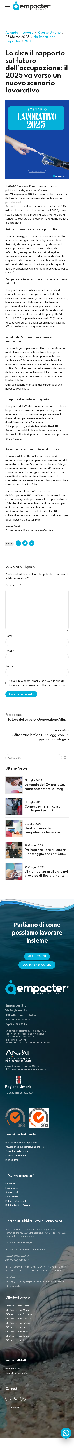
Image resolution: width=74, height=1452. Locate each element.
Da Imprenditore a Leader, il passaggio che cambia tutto (45, 854)
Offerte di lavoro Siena (17, 1331)
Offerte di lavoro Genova (18, 1340)
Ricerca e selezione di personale (22, 1142)
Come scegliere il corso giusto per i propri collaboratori (42, 810)
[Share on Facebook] (18, 543)
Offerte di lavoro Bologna (18, 1314)
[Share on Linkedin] (31, 543)
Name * (10, 636)
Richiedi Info (11, 1159)
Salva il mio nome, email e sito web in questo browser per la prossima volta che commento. (37, 683)
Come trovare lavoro (16, 1373)
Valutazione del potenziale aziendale (24, 1146)
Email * (9, 651)
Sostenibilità (11, 1192)
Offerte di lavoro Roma (17, 1305)
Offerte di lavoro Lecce (17, 1327)
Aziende (11, 32)
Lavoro (27, 32)
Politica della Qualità (16, 1201)
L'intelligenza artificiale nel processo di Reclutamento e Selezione (46, 875)
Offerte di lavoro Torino (17, 1336)
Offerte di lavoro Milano (17, 1310)
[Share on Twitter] (25, 543)
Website (10, 666)
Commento (13, 585)
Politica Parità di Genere (17, 1205)
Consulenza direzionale (17, 1151)
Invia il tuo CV (12, 1368)
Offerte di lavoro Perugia (18, 1318)
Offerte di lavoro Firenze (17, 1323)
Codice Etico (11, 1196)
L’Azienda (10, 1183)
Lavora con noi (13, 1188)
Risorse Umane (49, 32)
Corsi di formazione (15, 1155)
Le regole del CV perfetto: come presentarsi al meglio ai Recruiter (45, 789)
